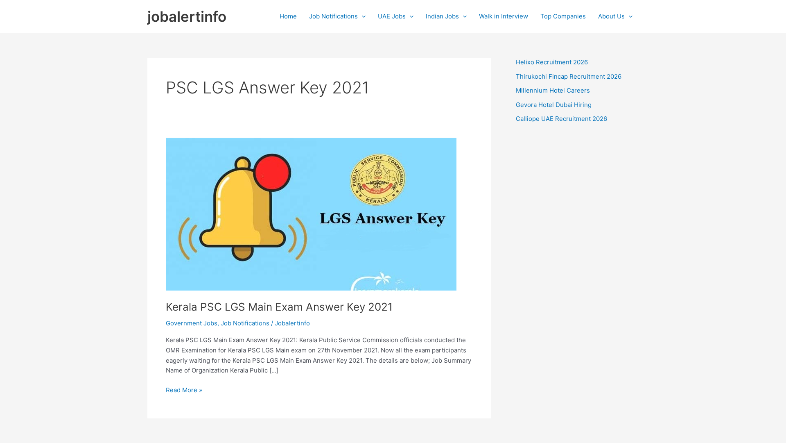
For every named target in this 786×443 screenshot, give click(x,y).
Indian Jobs (442, 16)
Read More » (184, 390)
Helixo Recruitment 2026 (552, 62)
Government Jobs (191, 323)
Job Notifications (333, 16)
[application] (362, 16)
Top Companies (563, 16)
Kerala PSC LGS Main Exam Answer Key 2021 (279, 306)
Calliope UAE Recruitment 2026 (561, 119)
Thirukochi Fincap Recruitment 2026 (568, 76)
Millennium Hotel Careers (553, 90)
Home (288, 16)
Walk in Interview (503, 16)
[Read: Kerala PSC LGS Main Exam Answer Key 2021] (311, 214)
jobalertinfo (186, 16)
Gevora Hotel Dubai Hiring (554, 105)
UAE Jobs (392, 16)
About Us (611, 16)
